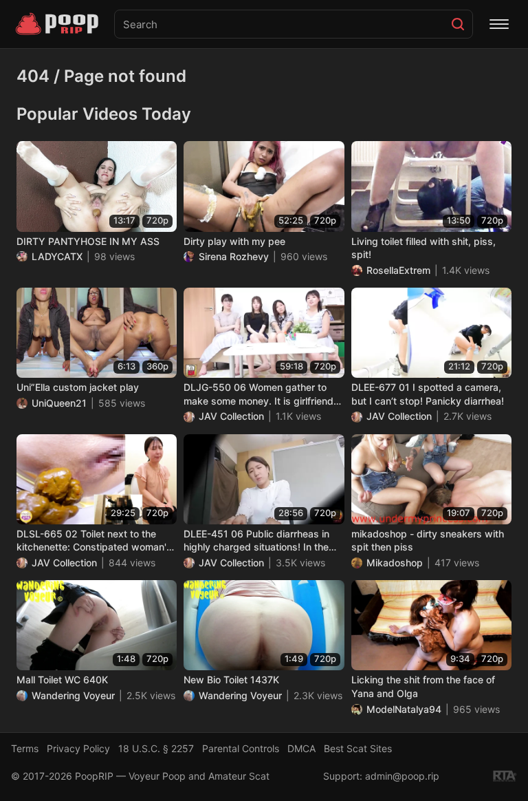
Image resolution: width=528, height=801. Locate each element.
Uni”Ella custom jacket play (77, 387)
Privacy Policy (78, 748)
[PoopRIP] (58, 24)
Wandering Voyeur (73, 695)
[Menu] (499, 24)
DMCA (301, 748)
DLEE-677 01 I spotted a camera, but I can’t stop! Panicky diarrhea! (427, 394)
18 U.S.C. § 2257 (156, 748)
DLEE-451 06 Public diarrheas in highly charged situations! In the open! (256, 541)
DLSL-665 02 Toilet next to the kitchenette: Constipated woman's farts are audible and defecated (94, 541)
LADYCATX (57, 256)
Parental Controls (240, 748)
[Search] (458, 24)
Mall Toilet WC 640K (62, 679)
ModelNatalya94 (403, 709)
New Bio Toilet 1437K (231, 679)
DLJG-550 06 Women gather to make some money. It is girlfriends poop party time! (261, 394)
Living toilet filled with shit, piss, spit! (423, 248)
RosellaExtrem (398, 270)
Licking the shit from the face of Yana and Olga (423, 686)
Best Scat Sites (358, 748)
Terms (24, 748)
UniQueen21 (59, 403)
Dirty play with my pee (234, 241)
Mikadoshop (394, 562)
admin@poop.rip (402, 776)
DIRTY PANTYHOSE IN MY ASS (88, 241)
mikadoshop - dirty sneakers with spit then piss (427, 540)
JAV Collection (231, 416)
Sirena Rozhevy (234, 256)
